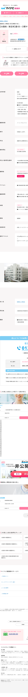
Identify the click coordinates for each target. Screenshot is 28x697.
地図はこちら (20, 39)
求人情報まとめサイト (5, 661)
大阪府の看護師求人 (6, 537)
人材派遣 (2, 668)
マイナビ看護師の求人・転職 (5, 16)
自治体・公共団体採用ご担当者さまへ (15, 621)
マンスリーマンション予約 (18, 664)
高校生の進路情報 (4, 657)
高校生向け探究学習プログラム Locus (16, 657)
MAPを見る (20, 176)
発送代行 (19, 674)
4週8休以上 (19, 205)
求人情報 (6, 73)
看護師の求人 (4, 670)
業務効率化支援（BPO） (11, 674)
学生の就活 (3, 651)
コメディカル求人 (11, 670)
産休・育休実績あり (20, 149)
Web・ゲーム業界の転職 (10, 668)
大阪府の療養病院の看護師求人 (9, 544)
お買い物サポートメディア (7, 664)
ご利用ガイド (21, 12)
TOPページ (8, 12)
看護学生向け (16, 651)
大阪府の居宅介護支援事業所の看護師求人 (10, 557)
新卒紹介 (25, 668)
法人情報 (21, 73)
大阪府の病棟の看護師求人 (8, 550)
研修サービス (3, 674)
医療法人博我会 (4, 21)
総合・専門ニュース (14, 661)
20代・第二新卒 (19, 668)
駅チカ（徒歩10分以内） (21, 171)
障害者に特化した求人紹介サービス (8, 652)
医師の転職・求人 (19, 670)
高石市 (18, 16)
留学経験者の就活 (10, 651)
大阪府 (14, 16)
